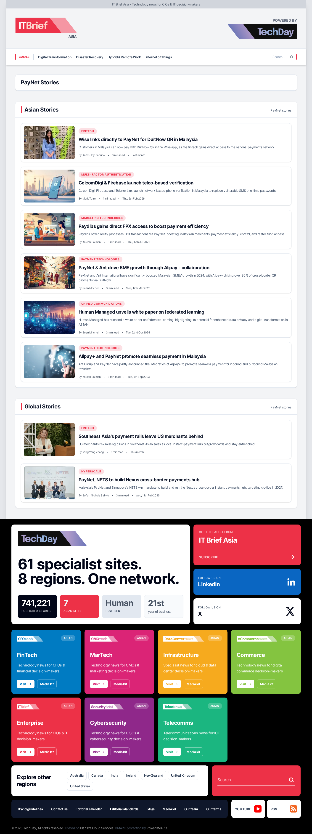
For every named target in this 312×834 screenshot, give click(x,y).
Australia (77, 775)
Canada (97, 775)
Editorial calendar (89, 809)
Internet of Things (158, 57)
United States (80, 786)
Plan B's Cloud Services (96, 828)
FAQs (151, 809)
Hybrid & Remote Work (124, 57)
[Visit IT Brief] (37, 706)
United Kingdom (183, 775)
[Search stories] (291, 779)
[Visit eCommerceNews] (257, 638)
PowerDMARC (157, 828)
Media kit (47, 684)
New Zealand (153, 775)
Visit (23, 684)
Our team (191, 809)
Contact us (59, 809)
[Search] (291, 57)
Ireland (131, 775)
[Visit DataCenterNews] (183, 638)
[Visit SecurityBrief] (110, 706)
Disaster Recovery (89, 57)
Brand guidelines (30, 809)
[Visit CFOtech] (37, 638)
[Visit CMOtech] (110, 638)
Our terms (213, 809)
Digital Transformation (54, 57)
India (114, 775)
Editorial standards (124, 809)
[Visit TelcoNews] (183, 706)
